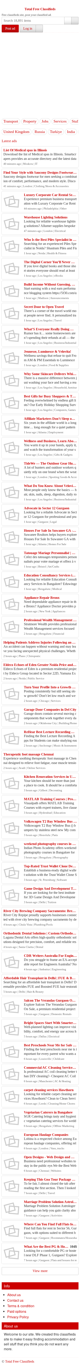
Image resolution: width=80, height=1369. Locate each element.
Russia (40, 132)
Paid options (16, 1311)
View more (40, 1271)
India (71, 132)
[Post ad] (13, 4)
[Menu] (5, 4)
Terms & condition (20, 1305)
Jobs (45, 121)
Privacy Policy (18, 1316)
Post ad (10, 28)
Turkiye (56, 132)
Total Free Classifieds (40, 9)
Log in (27, 28)
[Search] (75, 21)
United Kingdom (16, 132)
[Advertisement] (40, 75)
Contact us (15, 1300)
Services (60, 121)
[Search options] (67, 21)
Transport (10, 121)
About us (14, 1294)
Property (29, 121)
